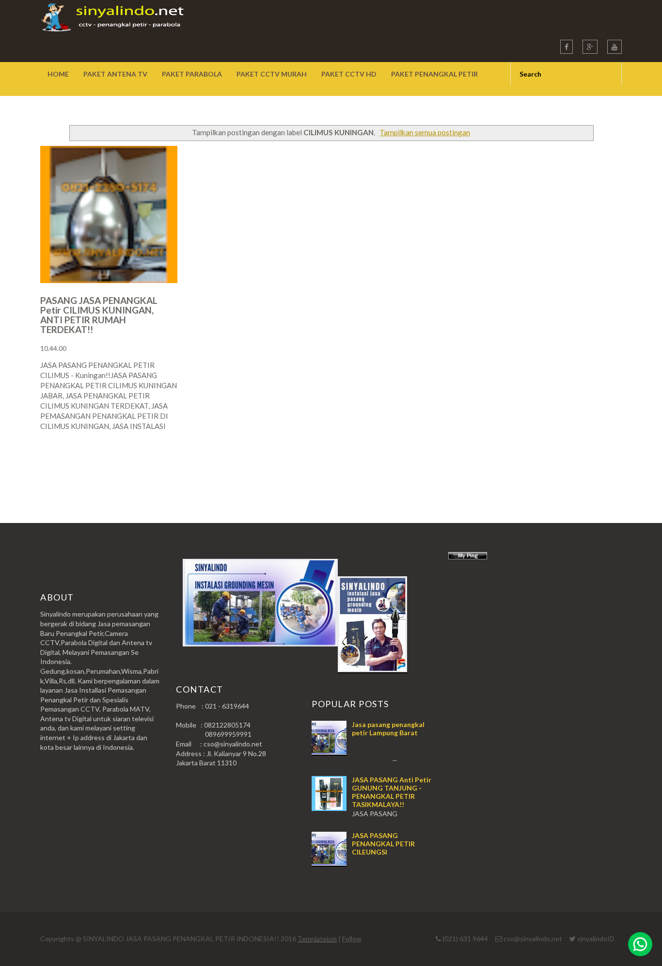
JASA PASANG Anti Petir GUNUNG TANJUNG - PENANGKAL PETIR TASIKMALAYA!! (391, 792)
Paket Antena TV (115, 74)
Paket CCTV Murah (271, 74)
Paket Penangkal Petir (434, 74)
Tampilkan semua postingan (424, 132)
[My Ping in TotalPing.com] (467, 557)
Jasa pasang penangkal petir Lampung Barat (388, 728)
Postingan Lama (572, 464)
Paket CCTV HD (349, 74)
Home (58, 74)
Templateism (317, 938)
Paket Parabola (192, 74)
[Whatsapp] (640, 944)
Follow (352, 938)
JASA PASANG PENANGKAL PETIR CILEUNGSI (383, 843)
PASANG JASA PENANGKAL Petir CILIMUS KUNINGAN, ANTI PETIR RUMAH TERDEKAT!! (99, 315)
